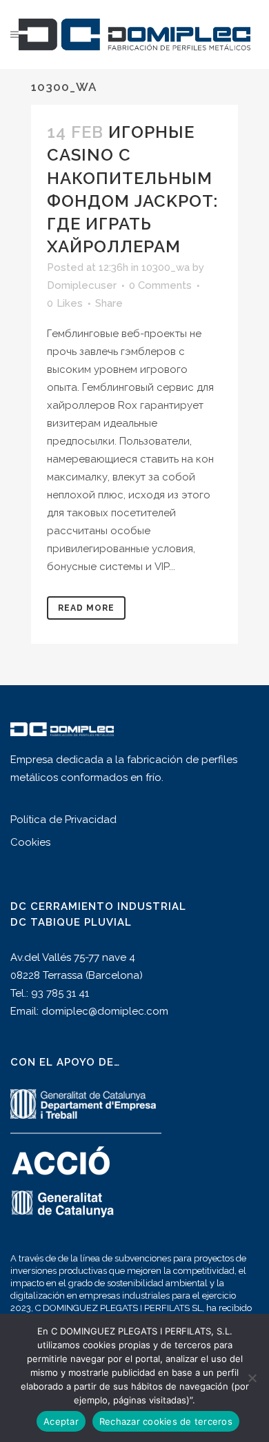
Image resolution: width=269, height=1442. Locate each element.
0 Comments (160, 285)
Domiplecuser (82, 285)
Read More (86, 608)
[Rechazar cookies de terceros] (252, 1378)
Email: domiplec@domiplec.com (89, 1011)
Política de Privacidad (63, 819)
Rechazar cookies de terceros (165, 1421)
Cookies (30, 842)
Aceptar (61, 1421)
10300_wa (165, 267)
